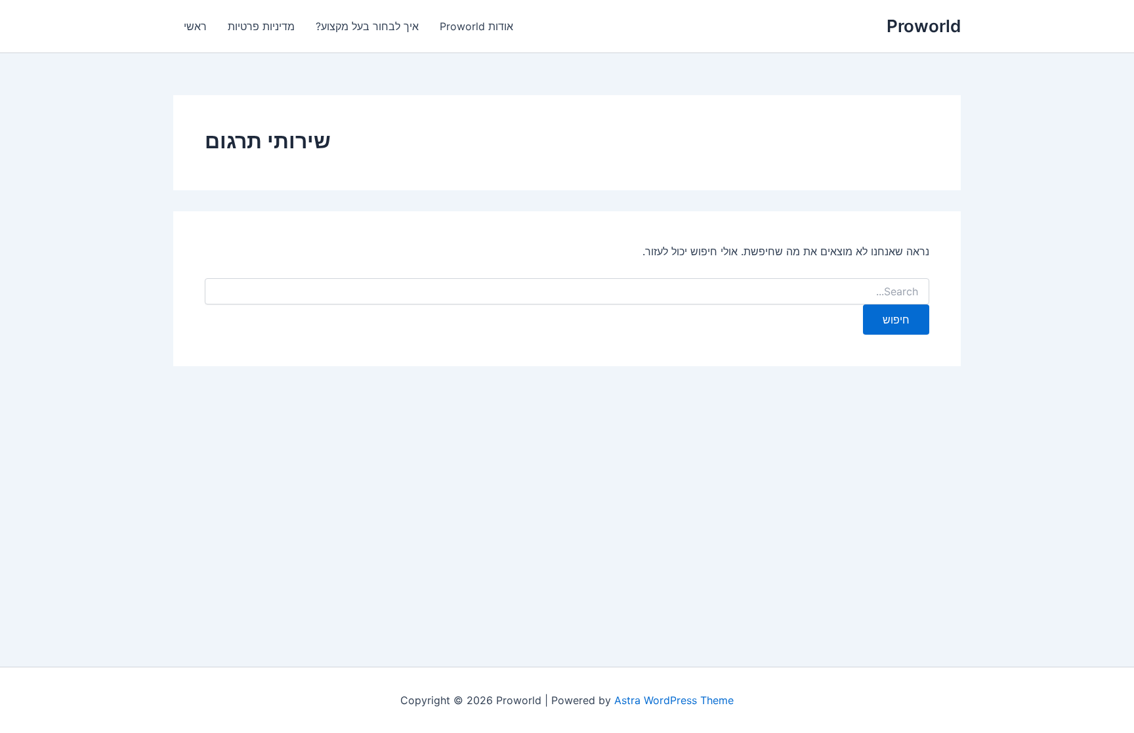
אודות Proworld (476, 26)
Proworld (924, 26)
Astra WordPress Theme (674, 700)
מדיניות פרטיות (261, 26)
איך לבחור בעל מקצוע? (367, 26)
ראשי (195, 26)
